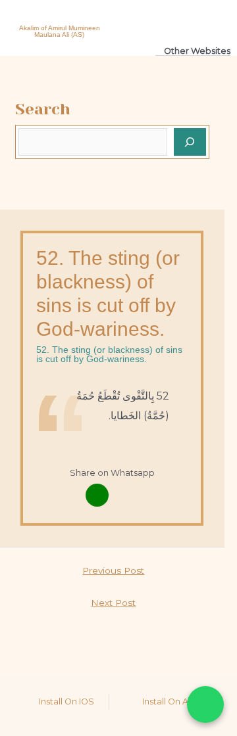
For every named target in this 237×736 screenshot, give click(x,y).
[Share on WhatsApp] (205, 704)
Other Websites (197, 51)
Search (42, 109)
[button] (179, 20)
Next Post (113, 602)
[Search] (190, 142)
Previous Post (113, 570)
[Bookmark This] (126, 495)
